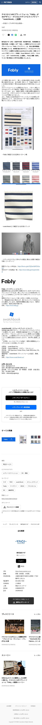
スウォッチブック (32, 482)
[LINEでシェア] (15, 34)
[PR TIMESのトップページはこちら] (8, 2)
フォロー (21, 561)
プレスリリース (13, 524)
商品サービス (7, 464)
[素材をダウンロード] (21, 34)
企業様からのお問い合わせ (21, 714)
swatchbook (19, 482)
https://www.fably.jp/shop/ (9, 498)
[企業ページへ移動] (21, 542)
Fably (5, 486)
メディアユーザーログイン (21, 398)
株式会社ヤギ (24, 524)
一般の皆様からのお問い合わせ (21, 718)
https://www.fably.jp (12, 305)
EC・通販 (25, 473)
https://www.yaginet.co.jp (23, 571)
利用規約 (33, 706)
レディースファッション (10, 473)
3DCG (22, 486)
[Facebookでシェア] (12, 34)
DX (4, 490)
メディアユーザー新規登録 (21, 407)
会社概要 (9, 706)
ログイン (27, 2)
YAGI (11, 482)
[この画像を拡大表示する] (8, 439)
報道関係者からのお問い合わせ (21, 710)
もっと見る (37, 614)
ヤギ (4, 482)
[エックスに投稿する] (8, 34)
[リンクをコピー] (24, 34)
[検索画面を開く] (40, 2)
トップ (5, 524)
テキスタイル (32, 486)
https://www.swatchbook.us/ (15, 357)
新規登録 (34, 2)
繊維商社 (11, 490)
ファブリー (13, 486)
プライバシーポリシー (21, 706)
